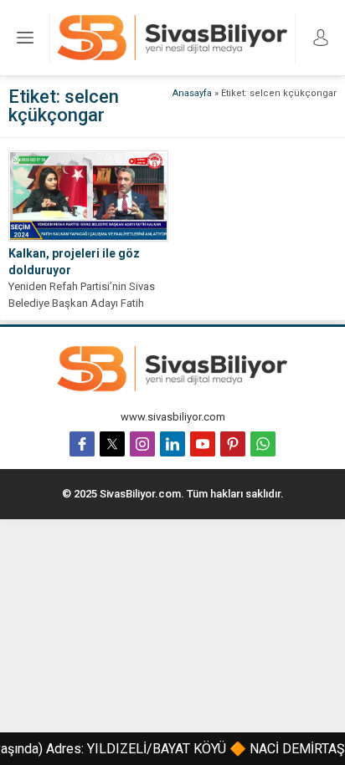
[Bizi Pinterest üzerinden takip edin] (232, 443)
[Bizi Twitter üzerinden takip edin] (112, 443)
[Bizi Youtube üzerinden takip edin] (202, 443)
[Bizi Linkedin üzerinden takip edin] (172, 443)
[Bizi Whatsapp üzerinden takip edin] (262, 443)
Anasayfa (192, 93)
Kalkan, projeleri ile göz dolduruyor (74, 262)
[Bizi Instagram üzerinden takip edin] (142, 443)
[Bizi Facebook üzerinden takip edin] (82, 443)
